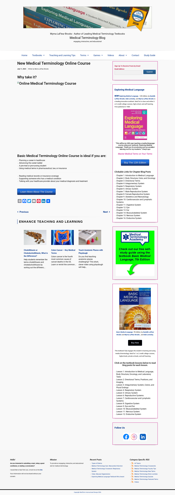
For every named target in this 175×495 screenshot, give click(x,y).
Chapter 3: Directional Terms (128, 181)
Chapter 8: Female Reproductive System (133, 194)
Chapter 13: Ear (122, 210)
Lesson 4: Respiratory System (128, 390)
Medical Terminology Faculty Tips (145, 469)
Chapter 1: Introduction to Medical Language (135, 175)
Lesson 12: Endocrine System (128, 414)
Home (24, 55)
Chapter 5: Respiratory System (129, 186)
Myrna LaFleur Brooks (146, 99)
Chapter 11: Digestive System (128, 205)
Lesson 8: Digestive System (127, 403)
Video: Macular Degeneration (101, 474)
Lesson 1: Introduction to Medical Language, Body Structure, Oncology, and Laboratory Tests (135, 374)
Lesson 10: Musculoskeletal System (131, 409)
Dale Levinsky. (149, 335)
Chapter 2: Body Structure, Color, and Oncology (135, 178)
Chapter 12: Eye (122, 207)
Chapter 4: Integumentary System (130, 183)
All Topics (137, 463)
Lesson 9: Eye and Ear (125, 406)
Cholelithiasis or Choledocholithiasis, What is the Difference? (36, 253)
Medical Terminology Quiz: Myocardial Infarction (107, 466)
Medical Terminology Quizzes (143, 476)
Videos (111, 55)
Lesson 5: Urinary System (127, 393)
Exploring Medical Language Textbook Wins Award (108, 476)
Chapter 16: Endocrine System (129, 218)
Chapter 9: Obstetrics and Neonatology (132, 197)
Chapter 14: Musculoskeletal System (131, 213)
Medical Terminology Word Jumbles (146, 474)
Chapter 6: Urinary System (127, 189)
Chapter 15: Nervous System (128, 215)
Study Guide (149, 55)
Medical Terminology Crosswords (145, 466)
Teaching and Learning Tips (62, 55)
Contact (135, 55)
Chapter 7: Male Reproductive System (132, 191)
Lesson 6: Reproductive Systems (130, 395)
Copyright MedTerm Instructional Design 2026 (87, 492)
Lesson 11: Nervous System (128, 411)
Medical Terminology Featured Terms (146, 479)
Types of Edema (97, 463)
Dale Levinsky (130, 99)
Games (96, 55)
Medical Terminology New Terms (144, 471)
